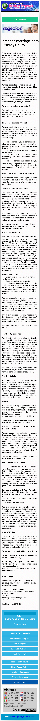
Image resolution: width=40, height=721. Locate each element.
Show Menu (21, 19)
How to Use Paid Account (20, 648)
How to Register (20, 643)
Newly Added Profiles (19, 667)
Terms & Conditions (20, 677)
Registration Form (20, 654)
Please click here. (20, 624)
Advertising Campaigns (20, 672)
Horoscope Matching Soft (20, 638)
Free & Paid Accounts (19, 661)
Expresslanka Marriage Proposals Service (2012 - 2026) (23, 717)
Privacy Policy (20, 682)
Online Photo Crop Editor (20, 633)
